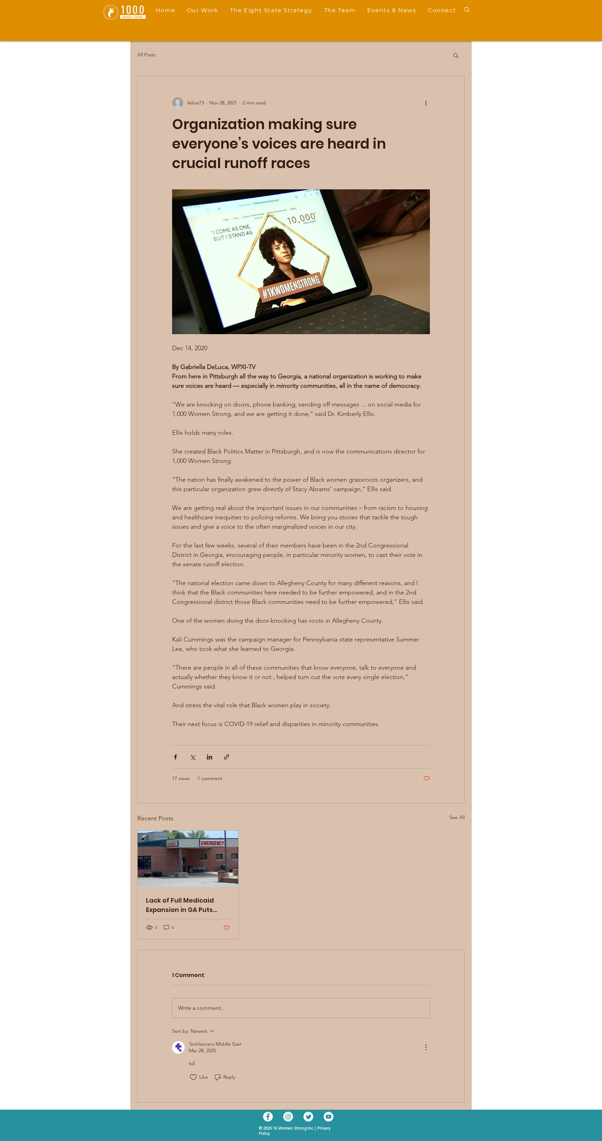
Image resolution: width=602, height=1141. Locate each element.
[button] (560, 429)
